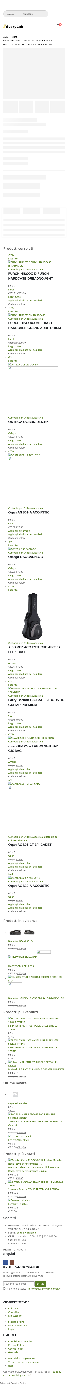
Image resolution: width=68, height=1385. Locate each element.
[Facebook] (58, 3)
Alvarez (12, 663)
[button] (4, 4)
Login (11, 1329)
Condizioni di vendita (20, 1341)
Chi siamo (13, 1308)
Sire (10, 716)
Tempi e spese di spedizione (24, 1362)
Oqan (11, 523)
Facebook (5, 1262)
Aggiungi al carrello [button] (19, 530)
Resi (10, 1365)
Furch (11, 289)
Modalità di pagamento (21, 1358)
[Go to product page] (36, 932)
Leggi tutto (14, 296)
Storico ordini (16, 1321)
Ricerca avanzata (17, 1325)
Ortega (12, 433)
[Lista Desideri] (50, 26)
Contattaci (14, 1312)
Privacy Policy (16, 1345)
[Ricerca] (44, 14)
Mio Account (15, 1315)
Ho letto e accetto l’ (34, 1288)
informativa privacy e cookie (44, 1288)
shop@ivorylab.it (26, 1232)
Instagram (12, 1262)
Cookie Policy (15, 1348)
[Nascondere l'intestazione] (13, 26)
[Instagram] (62, 3)
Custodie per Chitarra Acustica (25, 269)
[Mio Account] (42, 26)
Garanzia (13, 1352)
